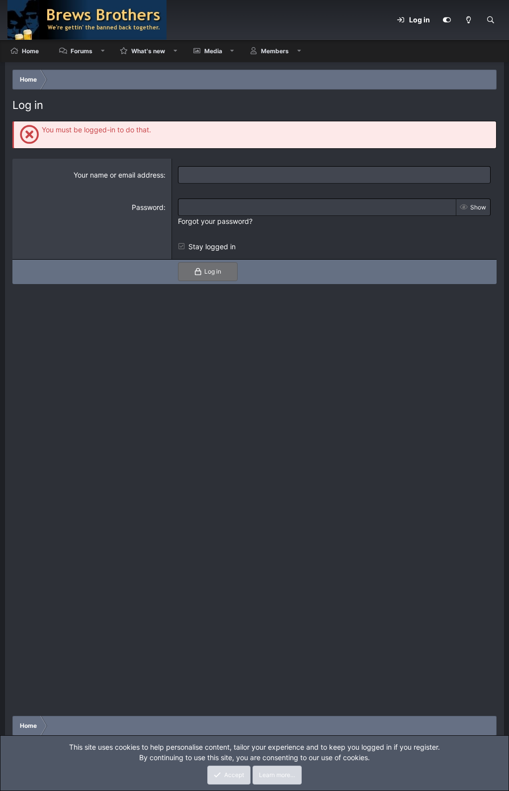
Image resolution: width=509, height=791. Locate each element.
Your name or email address (119, 175)
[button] (103, 51)
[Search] (491, 20)
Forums (81, 51)
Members (275, 51)
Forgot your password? (215, 221)
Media (213, 51)
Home (30, 51)
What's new (148, 51)
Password (148, 207)
